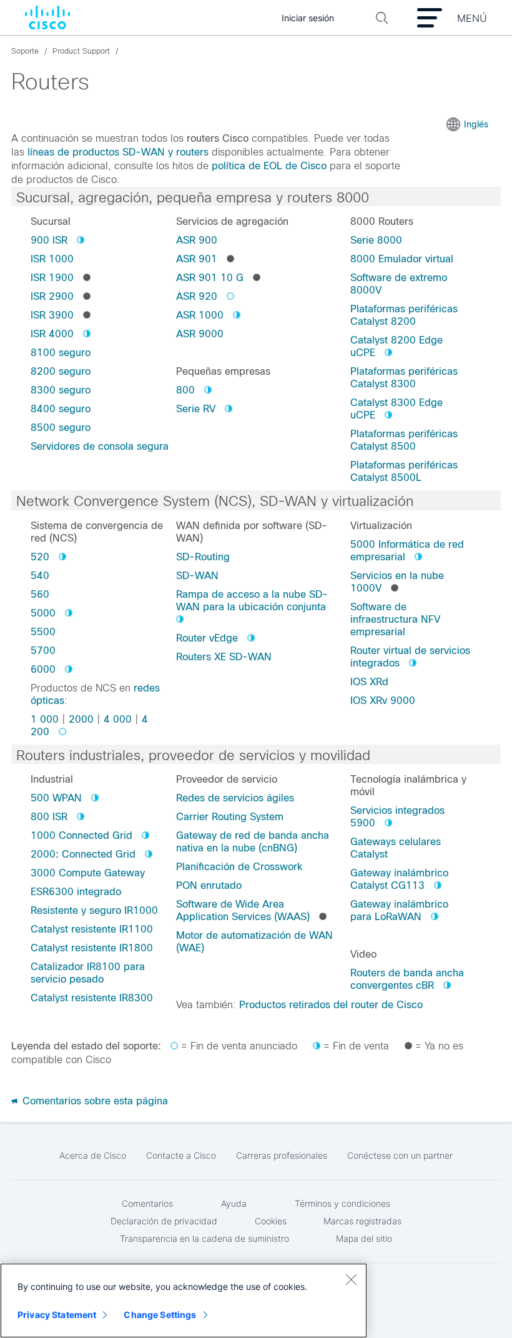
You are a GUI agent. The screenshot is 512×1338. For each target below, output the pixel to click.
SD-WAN (197, 575)
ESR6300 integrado (76, 891)
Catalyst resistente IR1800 (92, 948)
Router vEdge (207, 638)
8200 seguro (61, 371)
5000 (43, 613)
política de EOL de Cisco (269, 166)
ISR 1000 (52, 259)
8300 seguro (61, 390)
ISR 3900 (52, 315)
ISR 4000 (52, 334)
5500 (43, 632)
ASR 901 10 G (210, 277)
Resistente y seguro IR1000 (94, 910)
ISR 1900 (52, 277)
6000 (43, 669)
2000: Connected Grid (83, 854)
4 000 (118, 719)
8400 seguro (61, 409)
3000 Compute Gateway (88, 873)
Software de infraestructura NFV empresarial (395, 619)
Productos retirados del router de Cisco (331, 1004)
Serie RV (195, 409)
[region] (183, 1300)
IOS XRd (369, 681)
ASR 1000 (200, 315)
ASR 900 (196, 240)
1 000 (45, 719)
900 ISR (49, 240)
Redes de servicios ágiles (235, 798)
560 (40, 594)
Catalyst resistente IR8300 (92, 998)
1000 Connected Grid (81, 835)
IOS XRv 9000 (382, 700)
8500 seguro (61, 427)
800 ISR (49, 816)
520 (40, 557)
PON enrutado (209, 885)
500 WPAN (56, 798)
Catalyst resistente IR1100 (92, 929)
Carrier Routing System (229, 816)
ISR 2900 (52, 296)
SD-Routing (203, 557)
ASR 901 (196, 259)
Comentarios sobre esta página (93, 1101)
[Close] (351, 1279)
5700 (43, 650)
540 (40, 575)
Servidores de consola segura (100, 446)
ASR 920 (196, 296)
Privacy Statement (56, 1314)
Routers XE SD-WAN (224, 657)
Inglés (476, 124)
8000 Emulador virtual (401, 259)
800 (185, 390)
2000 (81, 719)
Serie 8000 (376, 240)
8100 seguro (61, 352)
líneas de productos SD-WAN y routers (118, 152)
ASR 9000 (200, 334)
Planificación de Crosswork (239, 866)
